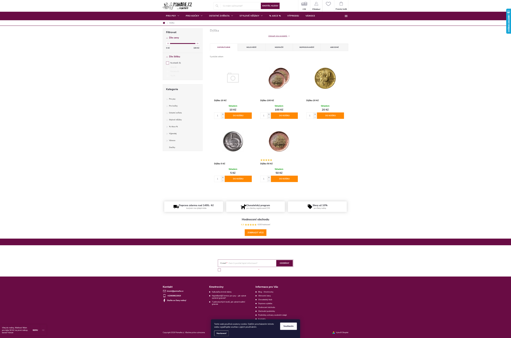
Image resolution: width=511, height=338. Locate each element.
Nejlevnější (251, 47)
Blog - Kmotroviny (265, 292)
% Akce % (173, 126)
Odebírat (284, 263)
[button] (223, 114)
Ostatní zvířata (175, 113)
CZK (304, 6)
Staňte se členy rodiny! (176, 300)
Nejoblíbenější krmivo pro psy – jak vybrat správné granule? (229, 296)
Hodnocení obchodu (266, 307)
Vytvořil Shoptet (342, 332)
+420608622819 (174, 295)
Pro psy (172, 99)
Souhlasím (288, 326)
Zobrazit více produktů (278, 36)
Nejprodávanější (306, 47)
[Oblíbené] (328, 6)
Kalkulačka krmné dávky (222, 292)
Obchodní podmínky (266, 311)
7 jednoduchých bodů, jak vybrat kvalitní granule (228, 303)
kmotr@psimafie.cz (175, 291)
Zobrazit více (256, 232)
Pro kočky (173, 106)
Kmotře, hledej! (270, 6)
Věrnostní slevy (264, 295)
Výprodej (173, 133)
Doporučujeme (223, 47)
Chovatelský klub (265, 299)
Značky (172, 147)
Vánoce (172, 140)
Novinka (174, 71)
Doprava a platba (265, 303)
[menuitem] (173, 16)
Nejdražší (279, 47)
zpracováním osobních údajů (246, 270)
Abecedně (334, 47)
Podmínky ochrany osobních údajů (272, 315)
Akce (173, 67)
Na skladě (175, 63)
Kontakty (262, 319)
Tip (172, 76)
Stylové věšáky (175, 119)
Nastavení (221, 333)
